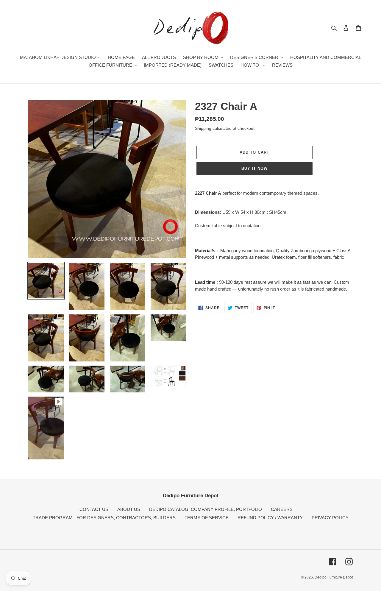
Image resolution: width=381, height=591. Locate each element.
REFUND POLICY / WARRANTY (270, 517)
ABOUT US (128, 509)
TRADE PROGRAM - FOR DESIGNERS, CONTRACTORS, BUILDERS (104, 517)
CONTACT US (93, 509)
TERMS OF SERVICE (207, 517)
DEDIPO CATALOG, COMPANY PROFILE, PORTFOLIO (205, 509)
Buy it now (254, 168)
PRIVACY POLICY (330, 517)
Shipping (203, 128)
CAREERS (282, 509)
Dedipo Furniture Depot (334, 577)
